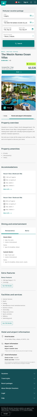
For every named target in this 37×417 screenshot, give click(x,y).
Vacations (4, 373)
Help (2, 398)
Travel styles (5, 378)
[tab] (9, 230)
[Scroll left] (2, 116)
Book (17, 72)
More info (6, 189)
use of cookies (28, 410)
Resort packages (7, 383)
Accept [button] (6, 413)
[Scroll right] (35, 116)
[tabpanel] (18, 250)
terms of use (5, 410)
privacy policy (15, 410)
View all (9, 108)
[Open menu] (35, 2)
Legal (3, 393)
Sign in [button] (26, 2)
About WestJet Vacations (9, 388)
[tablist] (18, 230)
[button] (31, 2)
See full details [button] (7, 286)
